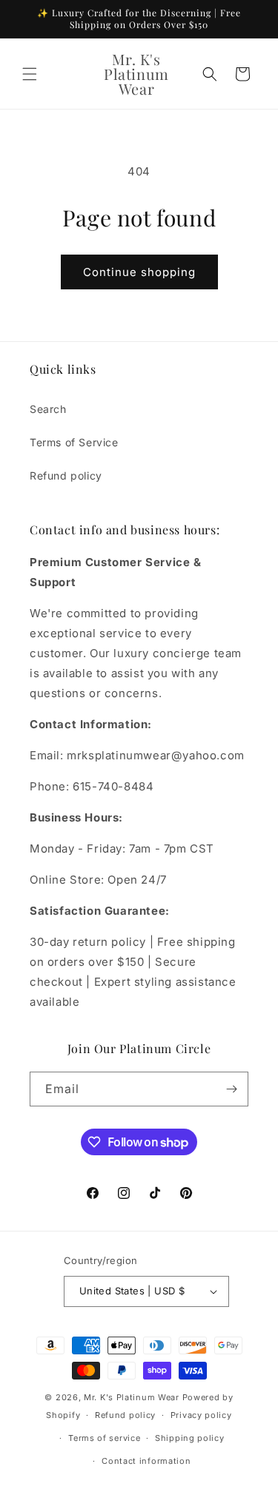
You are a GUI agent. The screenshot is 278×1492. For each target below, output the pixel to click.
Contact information (146, 1461)
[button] (29, 74)
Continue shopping (139, 272)
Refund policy (66, 475)
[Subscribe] (231, 1089)
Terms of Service (74, 442)
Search (48, 409)
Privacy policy (201, 1415)
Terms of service (104, 1438)
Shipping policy (190, 1438)
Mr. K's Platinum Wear (133, 1397)
